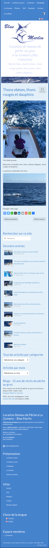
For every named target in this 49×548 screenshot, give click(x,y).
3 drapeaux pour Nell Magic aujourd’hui (26, 283)
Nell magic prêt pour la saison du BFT (26, 252)
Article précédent (10, 219)
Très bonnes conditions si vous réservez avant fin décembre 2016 (29, 263)
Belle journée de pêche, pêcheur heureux (27, 304)
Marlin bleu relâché (20, 344)
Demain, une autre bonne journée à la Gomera (29, 314)
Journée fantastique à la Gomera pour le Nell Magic (28, 293)
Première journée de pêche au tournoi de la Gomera (28, 334)
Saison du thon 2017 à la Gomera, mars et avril (29, 273)
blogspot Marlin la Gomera (13, 393)
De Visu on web (41, 545)
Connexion (8, 535)
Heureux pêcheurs (20, 323)
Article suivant (39, 219)
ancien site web (9, 399)
